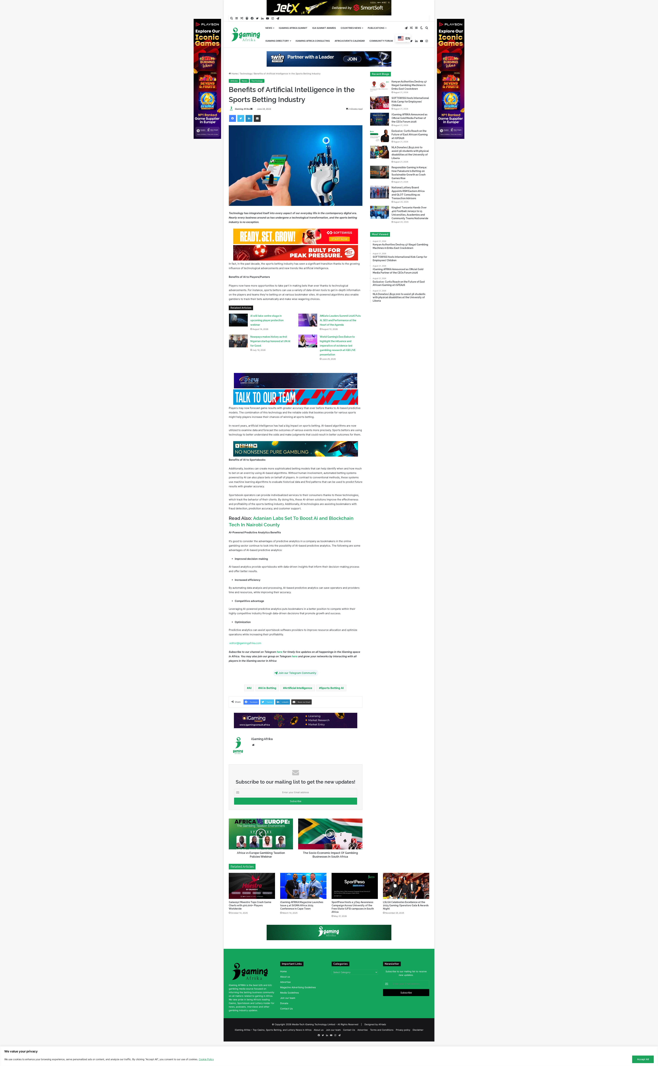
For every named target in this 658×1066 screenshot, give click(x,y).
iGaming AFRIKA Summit (293, 28)
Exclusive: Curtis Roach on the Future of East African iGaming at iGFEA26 (410, 145)
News (268, 28)
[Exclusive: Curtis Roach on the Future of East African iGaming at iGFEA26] (379, 146)
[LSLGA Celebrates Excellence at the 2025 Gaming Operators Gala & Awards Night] (406, 897)
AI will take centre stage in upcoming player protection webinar (266, 331)
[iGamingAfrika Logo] (246, 35)
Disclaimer (418, 1040)
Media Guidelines (289, 1003)
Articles (234, 91)
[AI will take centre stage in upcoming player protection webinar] (238, 331)
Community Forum (381, 40)
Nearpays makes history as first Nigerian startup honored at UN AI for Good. (270, 352)
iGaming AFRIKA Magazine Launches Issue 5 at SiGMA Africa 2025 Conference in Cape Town (301, 916)
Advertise (285, 993)
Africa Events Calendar (350, 40)
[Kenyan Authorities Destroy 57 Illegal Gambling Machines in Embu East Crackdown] (379, 97)
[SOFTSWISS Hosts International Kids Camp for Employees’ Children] (379, 113)
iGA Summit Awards (324, 28)
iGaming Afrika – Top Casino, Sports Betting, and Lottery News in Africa (273, 1040)
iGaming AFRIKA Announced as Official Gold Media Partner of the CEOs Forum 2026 (409, 129)
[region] (329, 1056)
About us (285, 987)
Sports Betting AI (332, 699)
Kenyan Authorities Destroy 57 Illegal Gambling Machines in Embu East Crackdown (409, 96)
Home (234, 84)
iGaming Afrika (242, 120)
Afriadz (382, 1035)
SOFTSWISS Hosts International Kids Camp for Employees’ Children (410, 113)
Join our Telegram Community (297, 684)
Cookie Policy (206, 1059)
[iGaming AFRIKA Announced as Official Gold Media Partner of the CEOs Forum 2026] (379, 130)
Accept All (643, 1059)
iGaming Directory (277, 40)
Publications (376, 28)
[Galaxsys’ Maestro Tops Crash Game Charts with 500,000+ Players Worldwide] (252, 897)
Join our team (287, 1009)
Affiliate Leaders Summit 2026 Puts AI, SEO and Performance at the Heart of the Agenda (340, 331)
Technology (246, 84)
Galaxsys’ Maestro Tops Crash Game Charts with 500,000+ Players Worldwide (250, 916)
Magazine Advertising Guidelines (298, 998)
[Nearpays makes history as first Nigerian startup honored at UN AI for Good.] (238, 352)
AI (250, 699)
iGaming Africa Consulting (313, 40)
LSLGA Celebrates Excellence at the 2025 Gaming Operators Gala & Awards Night (406, 916)
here (279, 662)
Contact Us (286, 1019)
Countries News (351, 28)
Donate (284, 1014)
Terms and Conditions (381, 1040)
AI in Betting (268, 699)
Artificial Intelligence (298, 699)
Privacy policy (403, 1040)
